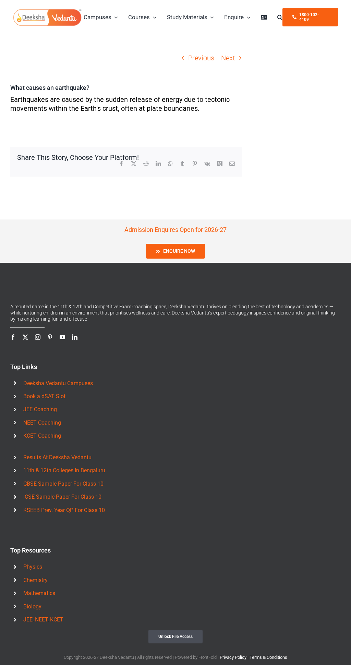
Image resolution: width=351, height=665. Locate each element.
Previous (201, 58)
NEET (41, 619)
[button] (279, 17)
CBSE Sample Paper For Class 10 (63, 483)
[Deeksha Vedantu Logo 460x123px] (47, 11)
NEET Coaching (42, 422)
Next (228, 58)
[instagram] (37, 337)
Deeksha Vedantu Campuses (58, 383)
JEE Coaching (40, 409)
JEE (28, 619)
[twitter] (25, 337)
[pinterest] (50, 337)
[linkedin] (74, 337)
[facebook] (13, 337)
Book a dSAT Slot (44, 396)
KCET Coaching (42, 435)
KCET (56, 619)
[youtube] (62, 337)
